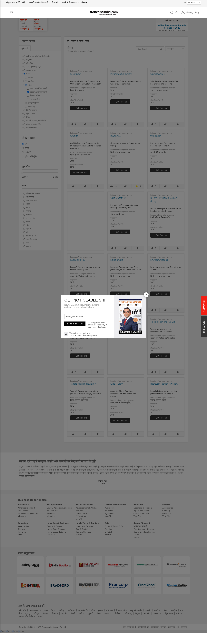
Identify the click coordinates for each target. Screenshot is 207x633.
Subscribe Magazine (130, 332)
